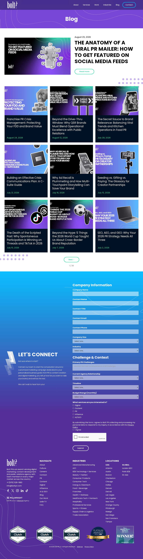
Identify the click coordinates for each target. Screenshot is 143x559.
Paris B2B (126, 471)
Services (86, 5)
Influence (44, 488)
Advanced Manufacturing (84, 465)
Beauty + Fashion (80, 475)
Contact (129, 5)
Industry (77, 346)
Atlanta (109, 468)
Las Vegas (110, 495)
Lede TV (43, 501)
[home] (13, 5)
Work (96, 5)
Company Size (79, 337)
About (76, 5)
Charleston (110, 478)
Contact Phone (80, 328)
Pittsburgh (110, 508)
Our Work (44, 498)
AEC (74, 468)
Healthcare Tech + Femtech (85, 498)
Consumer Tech (80, 481)
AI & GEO (43, 491)
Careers (43, 471)
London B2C (127, 468)
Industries (107, 5)
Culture (43, 468)
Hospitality (77, 501)
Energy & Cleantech (81, 485)
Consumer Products (81, 478)
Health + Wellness (80, 495)
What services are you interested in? (90, 402)
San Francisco (112, 518)
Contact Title (79, 309)
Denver (109, 488)
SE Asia (125, 475)
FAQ (41, 505)
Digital (42, 485)
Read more (84, 71)
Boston (109, 475)
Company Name (80, 290)
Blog (117, 5)
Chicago (109, 481)
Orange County (112, 505)
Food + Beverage (80, 488)
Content (43, 481)
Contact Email (79, 318)
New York (110, 501)
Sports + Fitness (80, 508)
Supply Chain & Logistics (83, 511)
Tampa (109, 521)
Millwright (20, 501)
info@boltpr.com (14, 486)
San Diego (110, 515)
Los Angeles (111, 498)
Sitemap (80, 547)
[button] (76, 5)
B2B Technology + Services (84, 471)
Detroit (109, 491)
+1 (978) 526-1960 (14, 482)
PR (41, 478)
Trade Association (80, 515)
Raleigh (109, 511)
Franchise (77, 491)
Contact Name (80, 299)
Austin (108, 471)
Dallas (108, 485)
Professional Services (82, 505)
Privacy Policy (89, 547)
